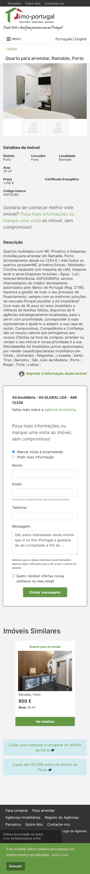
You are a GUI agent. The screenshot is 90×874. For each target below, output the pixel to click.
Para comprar (16, 810)
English (81, 39)
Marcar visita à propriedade (40, 452)
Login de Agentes (74, 831)
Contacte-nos (54, 3)
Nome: (17, 465)
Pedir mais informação (35, 457)
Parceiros (14, 3)
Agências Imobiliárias (22, 817)
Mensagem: (21, 526)
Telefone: (19, 507)
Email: (17, 484)
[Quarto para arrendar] (45, 670)
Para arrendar (43, 810)
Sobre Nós (32, 3)
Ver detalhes (45, 721)
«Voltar (11, 49)
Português (64, 39)
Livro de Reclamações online (22, 838)
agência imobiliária (60, 409)
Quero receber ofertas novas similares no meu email (40, 578)
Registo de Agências (62, 817)
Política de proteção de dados (23, 834)
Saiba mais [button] (60, 855)
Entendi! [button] (15, 866)
